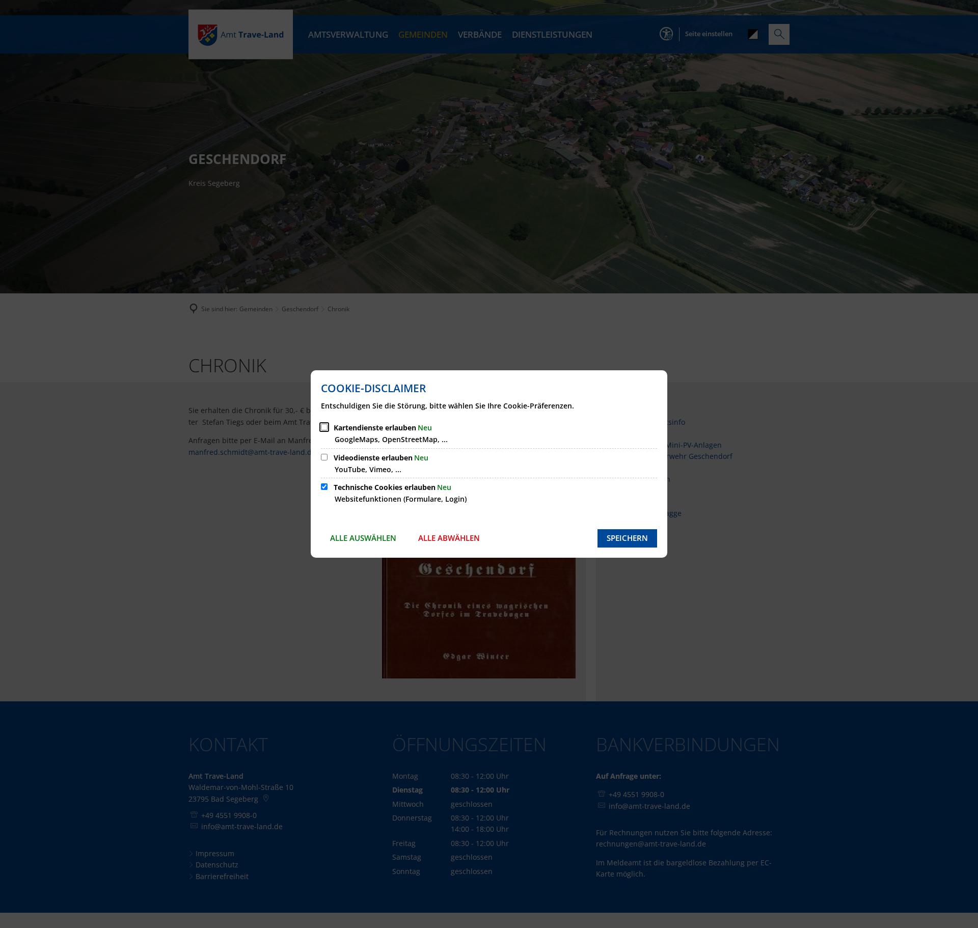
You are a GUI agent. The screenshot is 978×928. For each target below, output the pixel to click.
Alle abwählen (449, 538)
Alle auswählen (363, 538)
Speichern (627, 538)
